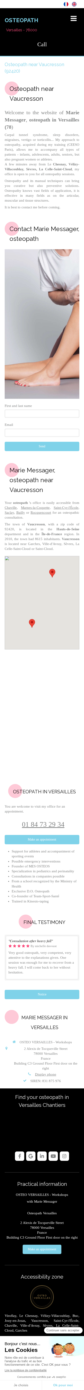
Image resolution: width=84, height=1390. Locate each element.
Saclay (9, 512)
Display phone (45, 1074)
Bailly (20, 512)
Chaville (11, 508)
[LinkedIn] (42, 1156)
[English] (74, 4)
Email (9, 425)
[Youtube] (53, 1156)
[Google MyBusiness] (30, 1156)
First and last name (18, 406)
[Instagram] (64, 1156)
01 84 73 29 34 (43, 824)
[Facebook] (19, 1156)
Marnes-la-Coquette (35, 508)
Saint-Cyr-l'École (66, 508)
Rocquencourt (41, 512)
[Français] (66, 4)
